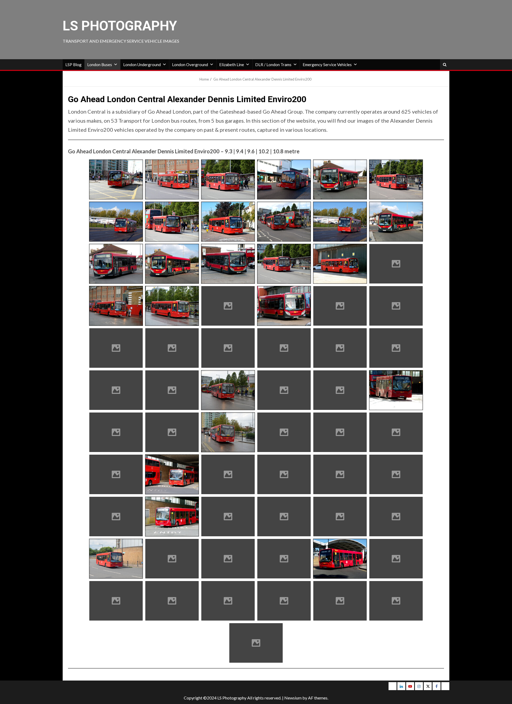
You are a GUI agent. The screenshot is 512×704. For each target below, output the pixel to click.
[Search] (444, 64)
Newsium (293, 697)
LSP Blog (73, 64)
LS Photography (120, 26)
